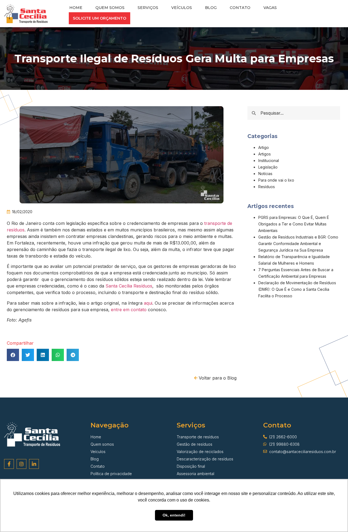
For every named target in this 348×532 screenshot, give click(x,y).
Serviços (148, 7)
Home (75, 7)
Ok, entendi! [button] (174, 515)
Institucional (268, 160)
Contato (240, 7)
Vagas (270, 7)
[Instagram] (21, 464)
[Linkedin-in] (34, 464)
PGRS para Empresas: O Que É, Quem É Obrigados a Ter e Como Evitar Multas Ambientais (293, 224)
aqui (148, 303)
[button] (99, 18)
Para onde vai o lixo (276, 180)
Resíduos (266, 186)
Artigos (264, 154)
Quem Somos (110, 7)
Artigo (263, 147)
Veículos (181, 7)
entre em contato (129, 309)
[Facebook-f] (9, 464)
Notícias (265, 173)
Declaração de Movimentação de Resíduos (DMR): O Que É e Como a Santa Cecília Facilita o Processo (297, 289)
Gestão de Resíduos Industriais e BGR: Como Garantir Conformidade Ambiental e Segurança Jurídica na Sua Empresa (298, 243)
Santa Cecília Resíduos (128, 286)
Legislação (268, 167)
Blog (211, 7)
